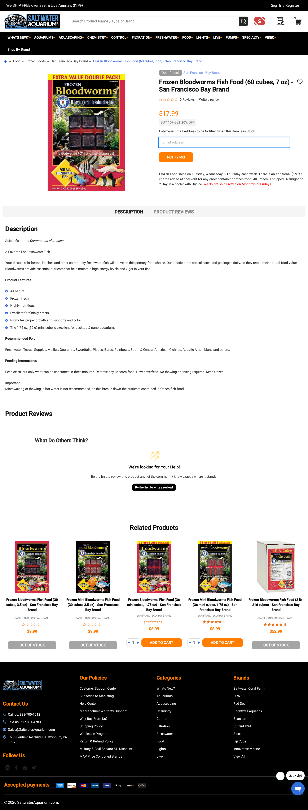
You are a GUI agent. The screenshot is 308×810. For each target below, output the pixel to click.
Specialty (250, 37)
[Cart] (299, 21)
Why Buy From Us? (93, 719)
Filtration (141, 37)
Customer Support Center (98, 688)
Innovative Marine (246, 749)
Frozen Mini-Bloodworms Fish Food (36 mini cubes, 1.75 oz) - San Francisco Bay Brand (215, 605)
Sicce (237, 734)
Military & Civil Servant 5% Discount (106, 749)
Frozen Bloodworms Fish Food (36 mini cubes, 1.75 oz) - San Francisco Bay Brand (154, 605)
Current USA (242, 726)
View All (239, 756)
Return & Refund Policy (97, 741)
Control (118, 37)
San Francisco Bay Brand (202, 73)
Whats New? (18, 37)
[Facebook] (16, 767)
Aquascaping (70, 37)
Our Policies (93, 678)
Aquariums (43, 37)
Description (129, 211)
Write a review (209, 100)
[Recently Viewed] (282, 21)
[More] (30, 37)
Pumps (231, 37)
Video (269, 37)
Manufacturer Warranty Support (103, 711)
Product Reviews (174, 211)
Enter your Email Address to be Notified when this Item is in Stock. (207, 131)
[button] (260, 21)
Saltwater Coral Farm (249, 688)
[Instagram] (7, 767)
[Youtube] (25, 767)
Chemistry (96, 37)
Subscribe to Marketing (97, 696)
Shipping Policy (91, 726)
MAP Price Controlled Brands (101, 756)
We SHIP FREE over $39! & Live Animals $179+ (44, 5)
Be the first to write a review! (154, 487)
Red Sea (239, 704)
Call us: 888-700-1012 (24, 714)
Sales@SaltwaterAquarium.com (31, 730)
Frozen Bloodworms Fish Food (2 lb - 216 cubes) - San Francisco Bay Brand (276, 605)
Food (186, 37)
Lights (202, 37)
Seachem (240, 719)
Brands (241, 678)
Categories (169, 678)
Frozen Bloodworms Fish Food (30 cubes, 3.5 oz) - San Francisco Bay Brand (32, 605)
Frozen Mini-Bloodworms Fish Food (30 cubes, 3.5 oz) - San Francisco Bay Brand (93, 605)
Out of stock (32, 645)
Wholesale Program (94, 734)
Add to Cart (161, 642)
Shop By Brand (19, 49)
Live (216, 37)
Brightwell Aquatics (247, 711)
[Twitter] (33, 767)
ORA (236, 696)
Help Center (88, 704)
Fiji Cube (239, 741)
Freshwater (166, 37)
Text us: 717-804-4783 (24, 722)
